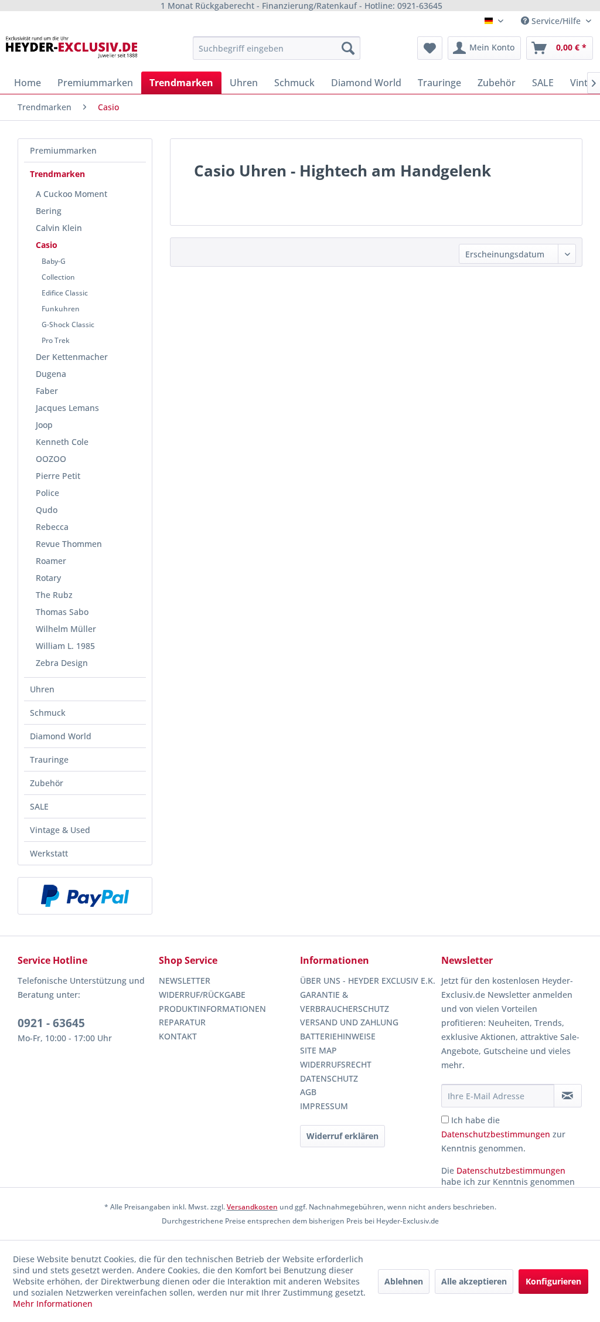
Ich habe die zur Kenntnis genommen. (503, 1134)
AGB (308, 1091)
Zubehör (46, 783)
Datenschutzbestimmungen (495, 1134)
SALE (39, 806)
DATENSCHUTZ (329, 1078)
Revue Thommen (69, 543)
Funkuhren (61, 309)
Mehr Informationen (53, 1303)
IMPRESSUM (324, 1106)
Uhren (42, 689)
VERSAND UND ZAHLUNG (349, 1022)
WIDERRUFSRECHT (335, 1064)
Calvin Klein (59, 227)
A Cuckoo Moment (71, 193)
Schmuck (48, 712)
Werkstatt (49, 853)
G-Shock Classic (68, 324)
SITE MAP (318, 1050)
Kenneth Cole (62, 441)
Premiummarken (63, 150)
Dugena (51, 373)
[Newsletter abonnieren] (568, 1095)
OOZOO (51, 458)
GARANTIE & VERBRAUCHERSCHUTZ (344, 1001)
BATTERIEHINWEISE (338, 1036)
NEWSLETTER (184, 980)
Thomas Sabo (62, 611)
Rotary (48, 577)
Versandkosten (252, 1207)
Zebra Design (62, 662)
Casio (46, 244)
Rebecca (52, 526)
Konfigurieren (553, 1281)
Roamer (51, 560)
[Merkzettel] (429, 48)
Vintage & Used (60, 829)
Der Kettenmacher (72, 356)
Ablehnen (403, 1281)
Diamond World (60, 736)
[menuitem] (277, 48)
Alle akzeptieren (474, 1281)
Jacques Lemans (67, 407)
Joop (44, 424)
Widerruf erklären (342, 1135)
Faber (47, 390)
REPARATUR (182, 1022)
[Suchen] (348, 48)
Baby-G (54, 261)
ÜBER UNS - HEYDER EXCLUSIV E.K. (367, 980)
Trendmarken (57, 173)
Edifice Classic (65, 293)
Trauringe (49, 759)
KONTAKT (178, 1036)
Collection (58, 277)
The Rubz (54, 594)
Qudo (46, 509)
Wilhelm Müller (66, 628)
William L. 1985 (65, 645)
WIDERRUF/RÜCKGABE (202, 994)
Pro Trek (56, 340)
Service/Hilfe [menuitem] (556, 20)
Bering (49, 210)
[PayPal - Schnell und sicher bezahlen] (85, 896)
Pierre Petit (58, 475)
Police (47, 492)
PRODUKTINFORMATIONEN (212, 1008)
